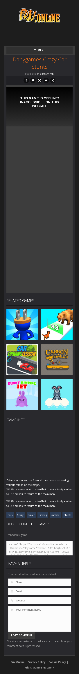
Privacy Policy (37, 662)
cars (10, 515)
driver (31, 515)
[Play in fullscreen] (39, 80)
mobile (55, 515)
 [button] (46, 80)
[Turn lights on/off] (26, 80)
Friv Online (18, 662)
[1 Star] (26, 74)
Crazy (20, 515)
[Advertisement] (42, 33)
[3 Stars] (30, 74)
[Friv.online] (39, 15)
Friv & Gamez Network (39, 667)
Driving (43, 515)
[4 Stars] (33, 74)
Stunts (67, 515)
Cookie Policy (57, 662)
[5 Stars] (35, 74)
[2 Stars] (28, 74)
